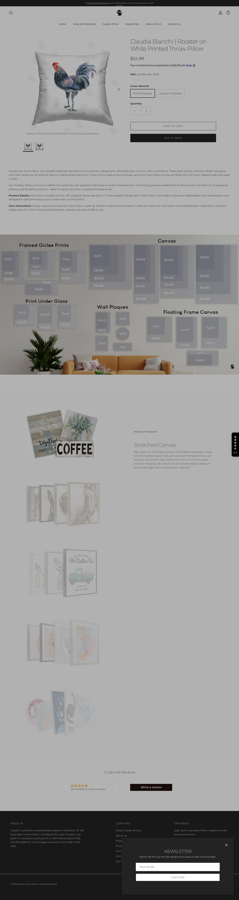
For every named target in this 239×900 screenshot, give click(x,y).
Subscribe (178, 877)
